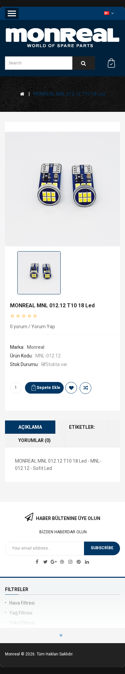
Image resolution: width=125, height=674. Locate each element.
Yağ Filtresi (20, 613)
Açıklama (30, 427)
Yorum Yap (43, 326)
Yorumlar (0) (34, 440)
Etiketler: (82, 427)
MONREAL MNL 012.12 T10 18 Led (69, 94)
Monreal (35, 347)
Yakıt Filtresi (22, 623)
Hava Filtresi (22, 603)
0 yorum (18, 326)
